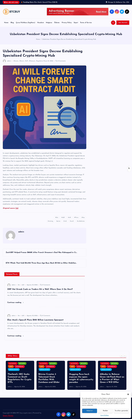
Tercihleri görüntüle (121, 410)
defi (63, 217)
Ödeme (57, 22)
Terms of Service (86, 22)
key (84, 217)
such (72, 221)
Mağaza (49, 22)
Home (6, 22)
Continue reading (14, 302)
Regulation (39, 61)
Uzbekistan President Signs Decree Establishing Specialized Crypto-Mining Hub (69, 39)
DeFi (26, 61)
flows (76, 217)
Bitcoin (22, 61)
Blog (12, 22)
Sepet (76, 22)
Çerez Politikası (104, 415)
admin (9, 61)
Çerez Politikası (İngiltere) (25, 22)
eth (70, 217)
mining (51, 221)
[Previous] (121, 355)
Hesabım (40, 22)
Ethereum (32, 61)
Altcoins (15, 61)
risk (66, 221)
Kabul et (89, 410)
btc (57, 217)
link (16, 208)
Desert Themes (8, 415)
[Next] (124, 355)
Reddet (105, 410)
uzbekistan (81, 221)
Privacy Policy (67, 22)
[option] (20, 375)
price (58, 221)
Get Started (123, 22)
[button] (128, 394)
